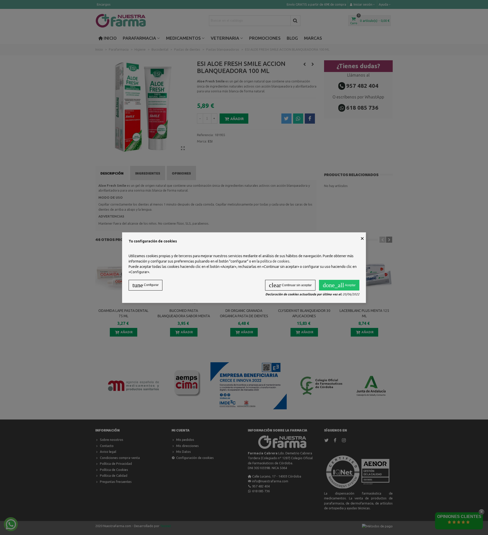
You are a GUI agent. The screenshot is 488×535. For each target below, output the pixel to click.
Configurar (145, 285)
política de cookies (274, 261)
